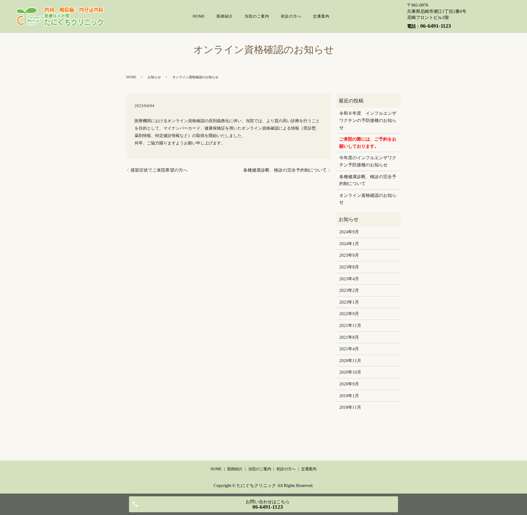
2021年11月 (350, 325)
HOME (199, 16)
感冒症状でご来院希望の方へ (158, 170)
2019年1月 (349, 395)
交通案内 (321, 16)
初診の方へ (291, 16)
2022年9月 (349, 313)
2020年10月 (350, 372)
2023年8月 (349, 267)
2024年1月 (349, 243)
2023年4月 (349, 278)
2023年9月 (349, 255)
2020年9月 (349, 384)
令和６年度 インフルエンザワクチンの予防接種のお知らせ (367, 120)
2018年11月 (350, 407)
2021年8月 (349, 337)
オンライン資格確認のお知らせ (367, 199)
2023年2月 (349, 290)
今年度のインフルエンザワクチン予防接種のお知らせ (367, 161)
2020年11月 (350, 360)
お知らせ (154, 77)
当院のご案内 (257, 16)
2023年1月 (349, 302)
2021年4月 (349, 348)
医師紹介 (225, 16)
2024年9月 (349, 231)
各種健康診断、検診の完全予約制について (285, 170)
